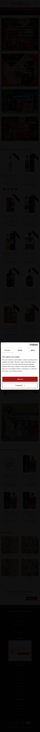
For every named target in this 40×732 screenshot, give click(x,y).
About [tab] (33, 350)
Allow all (20, 379)
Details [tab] (20, 350)
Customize (18, 385)
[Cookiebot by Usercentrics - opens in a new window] (30, 345)
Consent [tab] (7, 350)
